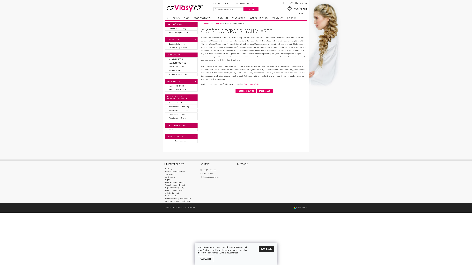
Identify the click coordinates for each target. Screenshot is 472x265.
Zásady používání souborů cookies (178, 201)
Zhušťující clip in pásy (177, 44)
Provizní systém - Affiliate (175, 171)
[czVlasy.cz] (185, 8)
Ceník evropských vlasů (174, 182)
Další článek (265, 91)
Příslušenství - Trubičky (178, 110)
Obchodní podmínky (259, 18)
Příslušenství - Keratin (178, 103)
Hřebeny (172, 129)
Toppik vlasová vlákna (177, 141)
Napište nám (278, 18)
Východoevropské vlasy (178, 32)
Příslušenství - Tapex (177, 114)
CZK (301, 14)
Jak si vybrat (170, 174)
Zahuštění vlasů (175, 137)
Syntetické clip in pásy (178, 48)
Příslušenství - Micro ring (179, 107)
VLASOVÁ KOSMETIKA (176, 125)
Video (187, 18)
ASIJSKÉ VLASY (173, 55)
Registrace (302, 3)
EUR (305, 14)
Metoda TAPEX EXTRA (178, 74)
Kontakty (291, 18)
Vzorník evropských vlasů (175, 185)
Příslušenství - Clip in (177, 118)
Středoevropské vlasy (177, 29)
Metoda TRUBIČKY (176, 67)
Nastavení (205, 259)
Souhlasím (266, 249)
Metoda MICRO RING (177, 63)
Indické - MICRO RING (178, 90)
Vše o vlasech (239, 18)
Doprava (176, 18)
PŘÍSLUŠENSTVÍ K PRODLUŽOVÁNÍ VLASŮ (177, 97)
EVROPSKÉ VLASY (174, 24)
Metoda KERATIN (176, 59)
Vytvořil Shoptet (301, 208)
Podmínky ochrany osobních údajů (178, 198)
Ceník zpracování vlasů (174, 190)
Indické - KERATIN (176, 86)
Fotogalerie (222, 18)
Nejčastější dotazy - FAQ (174, 188)
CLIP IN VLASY (173, 40)
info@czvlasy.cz (209, 170)
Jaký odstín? (170, 177)
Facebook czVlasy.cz (211, 177)
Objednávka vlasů (172, 193)
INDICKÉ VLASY (173, 82)
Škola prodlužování (203, 18)
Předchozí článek (245, 91)
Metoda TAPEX (175, 71)
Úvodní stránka (168, 18)
